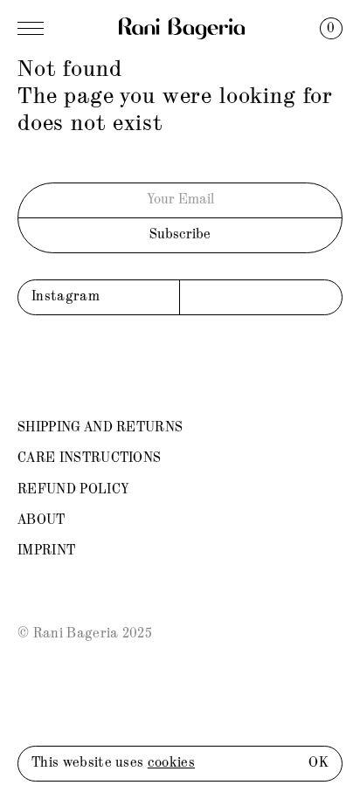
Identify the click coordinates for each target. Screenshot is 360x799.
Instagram (65, 297)
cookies (171, 763)
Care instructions (89, 458)
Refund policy (73, 490)
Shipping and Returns (100, 428)
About (41, 520)
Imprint (46, 551)
